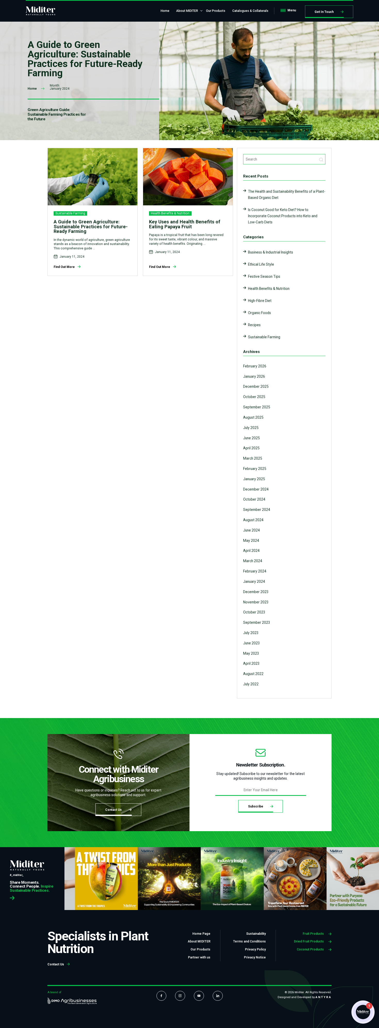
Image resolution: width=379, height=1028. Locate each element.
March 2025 (252, 458)
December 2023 (256, 592)
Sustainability (256, 934)
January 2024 (254, 581)
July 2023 (251, 633)
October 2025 (254, 397)
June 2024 (251, 530)
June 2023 (251, 643)
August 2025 (253, 417)
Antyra (324, 997)
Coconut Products (311, 949)
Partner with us (199, 957)
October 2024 (254, 499)
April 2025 (251, 448)
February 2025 (254, 469)
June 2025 (251, 438)
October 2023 (254, 612)
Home (165, 11)
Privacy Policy (255, 949)
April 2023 (251, 663)
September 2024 (256, 510)
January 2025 (254, 479)
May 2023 (251, 653)
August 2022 (253, 674)
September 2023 (256, 622)
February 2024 (254, 571)
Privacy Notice (255, 957)
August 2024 (253, 520)
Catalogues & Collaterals (250, 11)
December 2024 (256, 489)
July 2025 (251, 428)
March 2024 (252, 561)
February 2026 (254, 366)
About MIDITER (187, 11)
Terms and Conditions (249, 941)
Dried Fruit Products (309, 941)
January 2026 (254, 376)
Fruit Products (314, 934)
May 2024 (251, 540)
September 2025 (256, 407)
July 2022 (251, 684)
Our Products (215, 11)
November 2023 (256, 602)
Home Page (201, 934)
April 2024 (251, 551)
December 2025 (256, 386)
